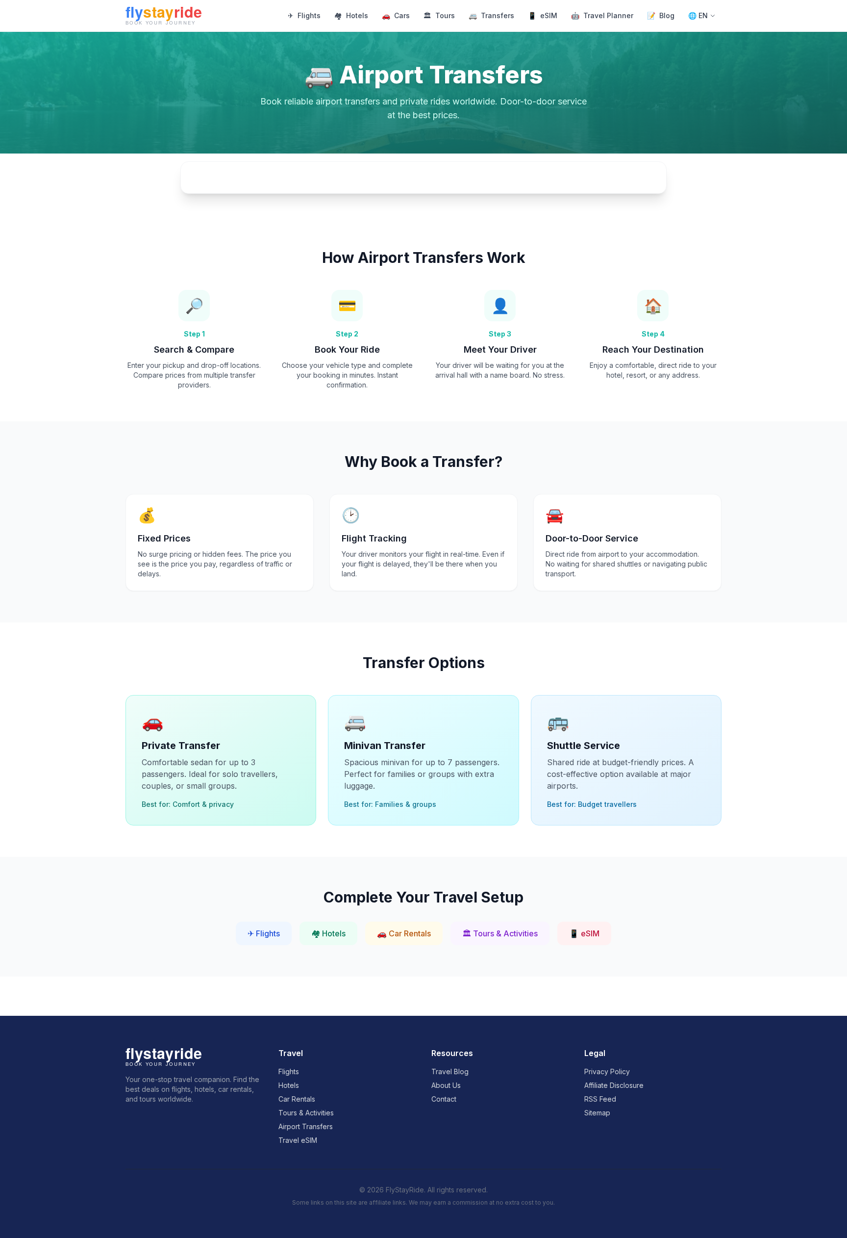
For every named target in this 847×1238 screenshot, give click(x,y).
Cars (396, 15)
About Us (446, 1085)
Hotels (351, 15)
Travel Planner (602, 15)
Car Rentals (296, 1099)
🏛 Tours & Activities (500, 933)
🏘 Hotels (328, 933)
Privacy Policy (607, 1071)
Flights (304, 15)
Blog (660, 15)
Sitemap (597, 1113)
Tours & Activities (306, 1113)
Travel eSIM (297, 1140)
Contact (443, 1099)
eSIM (542, 15)
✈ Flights (264, 933)
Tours (439, 15)
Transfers (491, 15)
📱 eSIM (584, 933)
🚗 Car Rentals (404, 933)
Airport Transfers (305, 1126)
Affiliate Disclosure (614, 1085)
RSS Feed (600, 1099)
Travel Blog (450, 1071)
